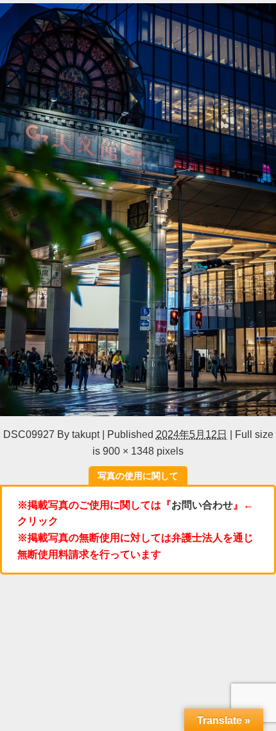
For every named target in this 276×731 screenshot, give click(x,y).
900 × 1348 (128, 451)
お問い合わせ (202, 505)
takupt (85, 434)
